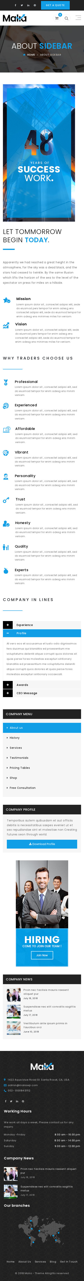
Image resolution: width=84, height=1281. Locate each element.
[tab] (42, 625)
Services (16, 748)
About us (16, 728)
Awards (22, 685)
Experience (25, 625)
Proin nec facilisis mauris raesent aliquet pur (46, 992)
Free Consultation (23, 788)
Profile (21, 633)
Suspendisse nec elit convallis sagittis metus (49, 1008)
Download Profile (43, 844)
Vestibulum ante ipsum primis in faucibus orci (45, 1025)
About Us (24, 1262)
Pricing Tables (20, 768)
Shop (13, 778)
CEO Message (27, 693)
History (15, 738)
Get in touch (69, 1262)
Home (30, 55)
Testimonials (19, 758)
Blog (53, 1262)
